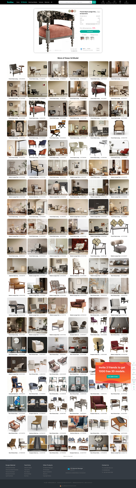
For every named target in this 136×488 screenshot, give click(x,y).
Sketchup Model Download (12, 469)
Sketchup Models (32, 2)
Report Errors (94, 34)
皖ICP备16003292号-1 (67, 482)
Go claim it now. (113, 376)
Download (90, 31)
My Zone (26, 475)
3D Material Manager (48, 467)
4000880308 (106, 470)
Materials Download (10, 473)
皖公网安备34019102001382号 (69, 485)
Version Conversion (90, 23)
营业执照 (59, 482)
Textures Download (10, 471)
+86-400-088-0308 (108, 472)
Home (18, 2)
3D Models (24, 2)
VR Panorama (46, 469)
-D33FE (86, 48)
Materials (47, 2)
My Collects (27, 471)
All (51, 2)
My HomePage (27, 473)
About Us (45, 473)
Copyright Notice (47, 475)
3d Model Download (10, 467)
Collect (84, 34)
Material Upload (28, 467)
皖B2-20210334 (88, 482)
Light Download (9, 475)
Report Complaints (47, 471)
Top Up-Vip (27, 469)
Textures (41, 2)
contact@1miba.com (108, 467)
